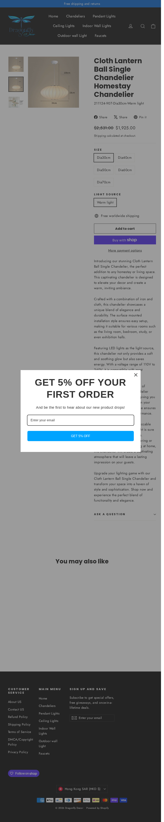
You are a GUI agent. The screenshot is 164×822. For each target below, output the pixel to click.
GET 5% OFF (80, 436)
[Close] (136, 375)
